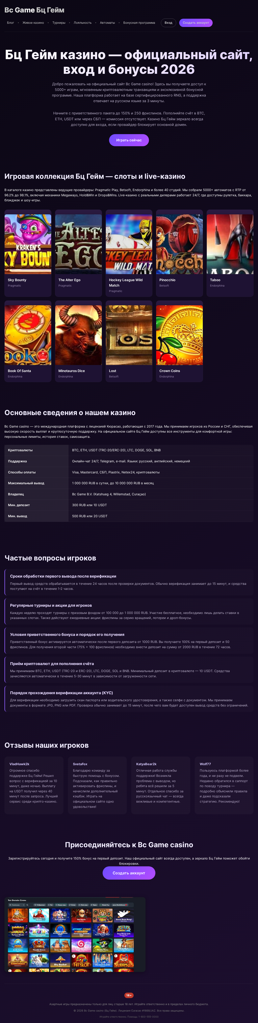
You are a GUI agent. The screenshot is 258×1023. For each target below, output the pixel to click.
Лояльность (83, 23)
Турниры (58, 23)
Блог (10, 23)
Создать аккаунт (196, 23)
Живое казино (33, 23)
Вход (168, 23)
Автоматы (107, 23)
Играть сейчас (129, 140)
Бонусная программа (139, 23)
